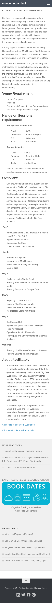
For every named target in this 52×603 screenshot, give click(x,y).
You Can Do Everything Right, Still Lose (23, 541)
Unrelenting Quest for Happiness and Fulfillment (27, 554)
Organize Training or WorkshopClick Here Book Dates (26, 509)
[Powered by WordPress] (16, 588)
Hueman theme (40, 588)
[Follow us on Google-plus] (34, 595)
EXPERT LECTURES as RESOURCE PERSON (25, 480)
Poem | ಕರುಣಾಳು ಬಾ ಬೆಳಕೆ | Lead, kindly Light (25, 560)
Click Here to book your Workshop (18, 425)
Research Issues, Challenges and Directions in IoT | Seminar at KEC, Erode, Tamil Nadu (25, 459)
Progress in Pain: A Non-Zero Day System (25, 547)
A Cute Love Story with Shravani (20, 467)
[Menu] (48, 3)
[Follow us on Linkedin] (18, 595)
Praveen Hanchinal (14, 3)
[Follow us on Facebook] (29, 595)
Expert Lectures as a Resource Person (23, 451)
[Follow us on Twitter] (23, 595)
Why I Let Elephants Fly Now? (19, 534)
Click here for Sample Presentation (18, 430)
